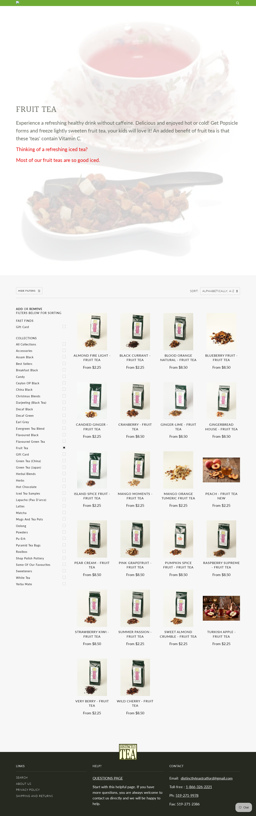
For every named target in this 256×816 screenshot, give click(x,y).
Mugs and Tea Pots (29, 519)
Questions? (190, 12)
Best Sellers (24, 363)
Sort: (194, 291)
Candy (20, 376)
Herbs (20, 480)
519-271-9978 (187, 795)
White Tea (23, 577)
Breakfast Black (27, 370)
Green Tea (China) (28, 461)
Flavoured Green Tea (30, 441)
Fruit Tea (22, 448)
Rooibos (21, 551)
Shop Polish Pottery (30, 558)
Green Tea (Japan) (28, 467)
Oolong (21, 526)
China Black (24, 389)
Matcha (21, 513)
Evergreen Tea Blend (30, 428)
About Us (166, 12)
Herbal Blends (26, 474)
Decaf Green (25, 415)
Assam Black (25, 357)
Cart (236, 12)
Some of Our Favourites (33, 564)
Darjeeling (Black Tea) (31, 402)
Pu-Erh (21, 538)
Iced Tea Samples (28, 493)
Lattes (20, 506)
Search (22, 777)
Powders (22, 532)
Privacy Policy (28, 789)
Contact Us (215, 12)
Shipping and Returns (34, 796)
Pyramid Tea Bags (28, 545)
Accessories (24, 350)
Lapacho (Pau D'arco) (31, 500)
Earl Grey (22, 422)
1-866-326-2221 (199, 787)
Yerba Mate (24, 584)
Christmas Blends (28, 396)
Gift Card (22, 327)
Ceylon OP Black (27, 383)
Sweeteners (24, 571)
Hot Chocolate (26, 487)
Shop (148, 12)
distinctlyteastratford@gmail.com (207, 778)
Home (132, 12)
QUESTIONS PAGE (108, 778)
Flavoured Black (27, 435)
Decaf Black (24, 409)
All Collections (26, 344)
